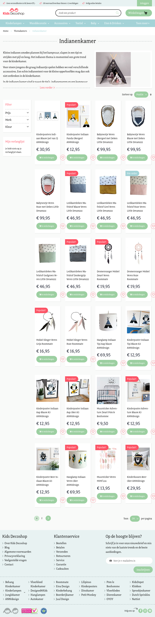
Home (6, 31)
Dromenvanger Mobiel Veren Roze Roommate (138, 275)
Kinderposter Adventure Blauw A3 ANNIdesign (138, 412)
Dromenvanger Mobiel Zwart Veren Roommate (108, 275)
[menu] (77, 23)
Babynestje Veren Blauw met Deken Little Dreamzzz (136, 138)
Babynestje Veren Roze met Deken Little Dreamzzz (47, 206)
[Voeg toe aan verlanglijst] (62, 157)
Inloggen (144, 3)
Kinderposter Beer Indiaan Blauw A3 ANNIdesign (47, 480)
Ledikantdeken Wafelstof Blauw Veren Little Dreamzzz (77, 206)
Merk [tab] (8, 120)
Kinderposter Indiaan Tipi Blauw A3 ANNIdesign (138, 343)
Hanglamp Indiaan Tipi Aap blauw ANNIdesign (106, 343)
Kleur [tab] (8, 127)
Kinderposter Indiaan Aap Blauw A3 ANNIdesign (47, 412)
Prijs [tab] (8, 113)
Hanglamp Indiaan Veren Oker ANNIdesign (76, 480)
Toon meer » (142, 23)
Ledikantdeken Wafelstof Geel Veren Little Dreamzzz (107, 206)
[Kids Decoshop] (13, 11)
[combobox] (88, 12)
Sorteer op (127, 94)
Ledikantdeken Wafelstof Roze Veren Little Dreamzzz (137, 206)
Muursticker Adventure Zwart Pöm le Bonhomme (107, 412)
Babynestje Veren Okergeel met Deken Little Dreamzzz (107, 138)
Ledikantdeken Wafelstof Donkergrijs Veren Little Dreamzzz (78, 275)
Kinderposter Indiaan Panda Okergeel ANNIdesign (78, 138)
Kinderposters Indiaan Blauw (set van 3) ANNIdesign (47, 138)
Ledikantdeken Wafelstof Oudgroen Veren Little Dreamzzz (47, 275)
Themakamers (20, 31)
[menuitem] (15, 23)
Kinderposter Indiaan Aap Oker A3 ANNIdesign (78, 412)
